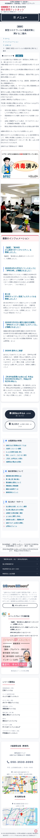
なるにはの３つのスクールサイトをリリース (24, 635)
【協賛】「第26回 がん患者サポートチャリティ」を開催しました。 (18, 249)
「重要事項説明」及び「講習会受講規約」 (16, 559)
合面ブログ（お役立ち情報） (15, 523)
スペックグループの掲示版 (19, 616)
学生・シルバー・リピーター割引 (16, 455)
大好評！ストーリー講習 (13, 448)
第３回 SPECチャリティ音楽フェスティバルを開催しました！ (20, 296)
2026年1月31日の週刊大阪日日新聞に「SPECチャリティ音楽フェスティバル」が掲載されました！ (21, 324)
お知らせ (8, 45)
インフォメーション (11, 42)
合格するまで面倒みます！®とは (16, 445)
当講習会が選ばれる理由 (13, 462)
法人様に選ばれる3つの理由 (14, 509)
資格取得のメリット (12, 492)
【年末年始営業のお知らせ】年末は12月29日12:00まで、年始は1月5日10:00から (19, 379)
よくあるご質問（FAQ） (13, 516)
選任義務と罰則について (13, 482)
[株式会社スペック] (4, 614)
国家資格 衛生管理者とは (13, 476)
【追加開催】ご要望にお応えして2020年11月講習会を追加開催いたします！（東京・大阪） (20, 545)
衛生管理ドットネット (13, 9)
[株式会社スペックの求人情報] (20, 652)
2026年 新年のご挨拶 (14, 350)
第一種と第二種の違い (13, 479)
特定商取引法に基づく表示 (11, 569)
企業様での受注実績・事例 (14, 513)
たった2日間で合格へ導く (14, 452)
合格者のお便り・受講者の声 (15, 519)
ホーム (7, 38)
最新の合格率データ (12, 489)
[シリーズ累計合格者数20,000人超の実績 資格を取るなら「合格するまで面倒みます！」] (16, 586)
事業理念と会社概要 (9, 574)
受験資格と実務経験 (12, 486)
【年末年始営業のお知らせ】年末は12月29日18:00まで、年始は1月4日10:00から (20, 550)
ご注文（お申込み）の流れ (14, 458)
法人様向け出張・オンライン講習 (16, 506)
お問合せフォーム (11, 526)
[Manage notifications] (35, 831)
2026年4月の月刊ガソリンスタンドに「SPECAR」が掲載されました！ (20, 269)
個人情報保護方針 (8, 564)
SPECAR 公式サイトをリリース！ (20, 632)
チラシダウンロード (21, 605)
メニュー (21, 17)
